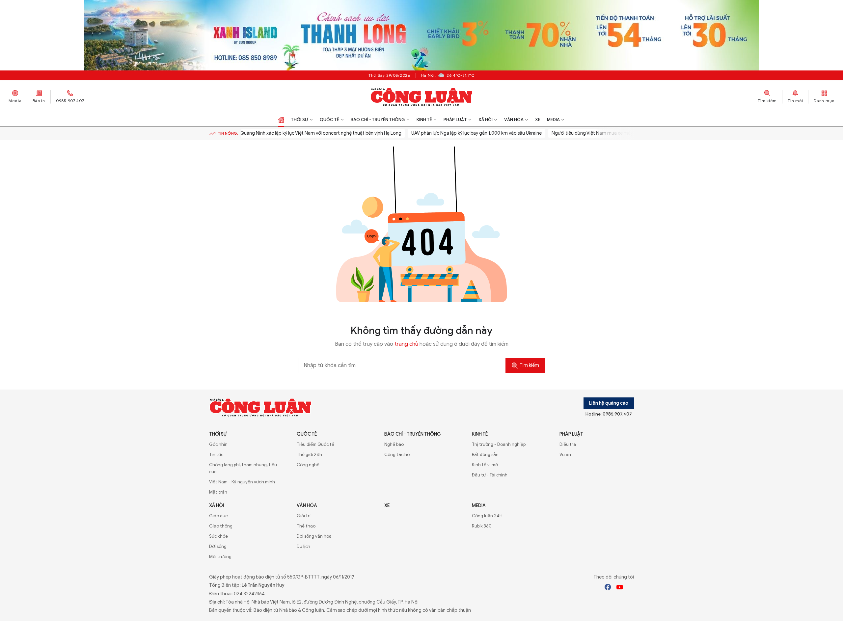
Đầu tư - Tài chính (489, 475)
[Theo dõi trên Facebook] (608, 588)
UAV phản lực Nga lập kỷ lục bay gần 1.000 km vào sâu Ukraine (463, 133)
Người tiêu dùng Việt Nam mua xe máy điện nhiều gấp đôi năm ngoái (610, 133)
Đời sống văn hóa (314, 536)
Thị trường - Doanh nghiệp (499, 444)
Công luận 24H (487, 516)
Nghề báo (394, 444)
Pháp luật (455, 119)
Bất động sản (485, 454)
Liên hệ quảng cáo (608, 403)
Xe (537, 119)
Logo (260, 407)
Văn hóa (514, 119)
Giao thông (220, 526)
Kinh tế (424, 119)
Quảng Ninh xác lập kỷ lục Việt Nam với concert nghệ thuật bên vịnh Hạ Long (307, 133)
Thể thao (306, 526)
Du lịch (303, 546)
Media (15, 100)
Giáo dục (218, 516)
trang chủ (406, 344)
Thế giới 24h (309, 454)
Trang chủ (281, 119)
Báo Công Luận (421, 97)
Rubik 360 (482, 526)
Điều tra (567, 444)
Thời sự (299, 119)
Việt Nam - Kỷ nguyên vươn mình (242, 482)
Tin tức (216, 454)
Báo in (39, 100)
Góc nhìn (218, 444)
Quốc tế (329, 119)
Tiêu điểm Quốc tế (315, 444)
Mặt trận (218, 492)
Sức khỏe (218, 536)
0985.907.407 (70, 100)
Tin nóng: (228, 133)
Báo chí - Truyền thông (378, 119)
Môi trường (220, 556)
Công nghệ (308, 465)
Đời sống (218, 546)
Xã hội (485, 119)
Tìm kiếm (529, 365)
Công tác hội (397, 454)
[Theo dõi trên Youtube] (619, 588)
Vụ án (565, 454)
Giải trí (304, 516)
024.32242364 (249, 594)
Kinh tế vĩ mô (485, 465)
